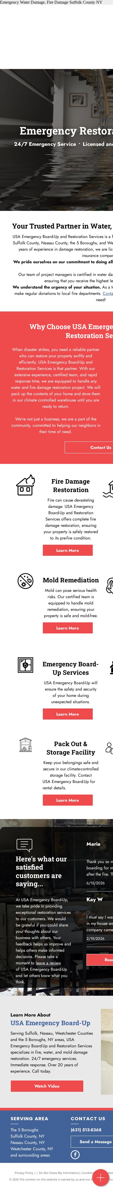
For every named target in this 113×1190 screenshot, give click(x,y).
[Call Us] (100, 1180)
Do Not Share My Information (59, 1173)
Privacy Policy (24, 1173)
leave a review (48, 963)
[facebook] (75, 1155)
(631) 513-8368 (86, 1130)
